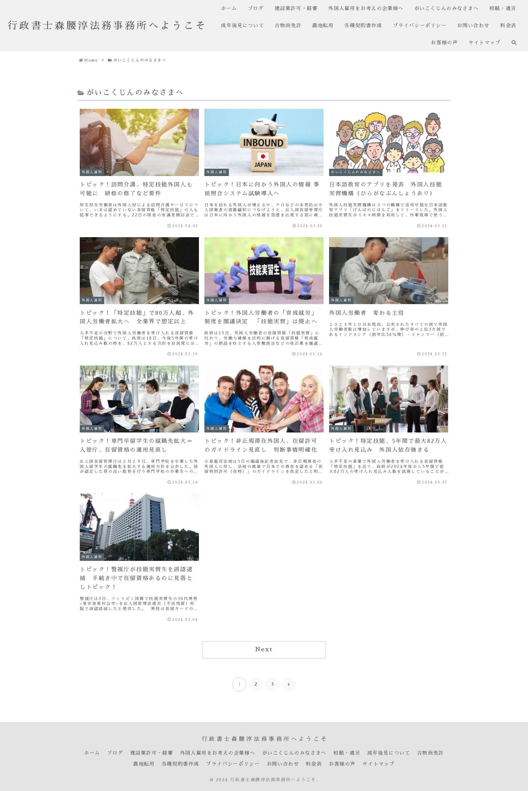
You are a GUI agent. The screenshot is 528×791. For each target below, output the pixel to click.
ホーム (92, 753)
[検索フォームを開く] (514, 42)
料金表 (314, 764)
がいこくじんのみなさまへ (294, 753)
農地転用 (144, 764)
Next (264, 649)
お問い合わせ (283, 764)
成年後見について (388, 753)
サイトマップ (378, 764)
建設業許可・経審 (151, 753)
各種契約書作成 (180, 764)
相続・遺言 (346, 753)
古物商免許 (430, 753)
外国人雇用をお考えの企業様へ (217, 753)
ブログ (115, 753)
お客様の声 (342, 764)
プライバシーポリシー (233, 764)
